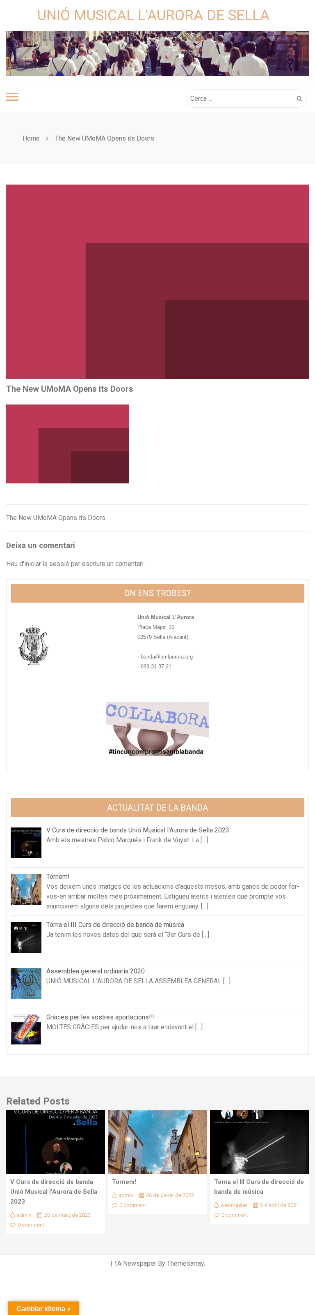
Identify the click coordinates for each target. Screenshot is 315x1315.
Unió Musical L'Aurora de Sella (153, 15)
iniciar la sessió (46, 564)
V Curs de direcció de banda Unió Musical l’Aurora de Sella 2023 (53, 1191)
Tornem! (124, 1182)
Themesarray (185, 1263)
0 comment (31, 1225)
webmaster (234, 1205)
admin (24, 1215)
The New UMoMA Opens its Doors (55, 518)
